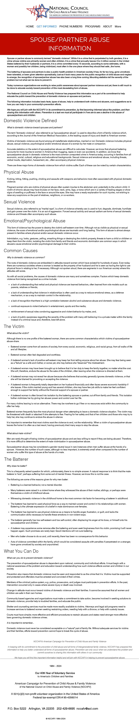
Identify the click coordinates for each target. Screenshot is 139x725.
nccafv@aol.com (87, 708)
